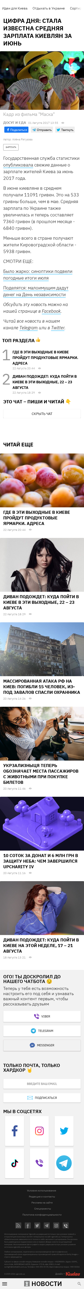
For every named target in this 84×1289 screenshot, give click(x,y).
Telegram (28, 328)
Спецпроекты (42, 1208)
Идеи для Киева (14, 8)
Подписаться (46, 1098)
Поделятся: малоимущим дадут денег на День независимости (35, 291)
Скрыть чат (42, 414)
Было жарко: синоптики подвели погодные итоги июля (37, 274)
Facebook (51, 311)
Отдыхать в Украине (49, 8)
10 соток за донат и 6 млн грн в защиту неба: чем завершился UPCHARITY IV (40, 861)
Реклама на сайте (42, 1202)
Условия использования (41, 1190)
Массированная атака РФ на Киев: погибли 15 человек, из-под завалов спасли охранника (41, 686)
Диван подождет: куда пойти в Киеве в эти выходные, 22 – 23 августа (44, 382)
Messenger (45, 1045)
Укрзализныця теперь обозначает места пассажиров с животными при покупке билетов (40, 774)
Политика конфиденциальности (42, 1214)
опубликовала (18, 165)
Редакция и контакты (42, 1196)
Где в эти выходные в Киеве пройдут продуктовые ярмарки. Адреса (45, 358)
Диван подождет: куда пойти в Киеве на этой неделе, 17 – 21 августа (41, 945)
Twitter (57, 328)
